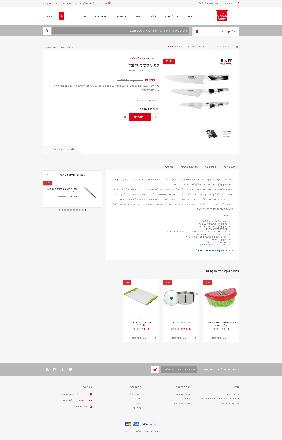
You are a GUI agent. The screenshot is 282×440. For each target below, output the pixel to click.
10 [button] (59, 210)
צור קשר (103, 3)
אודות (187, 398)
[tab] (229, 167)
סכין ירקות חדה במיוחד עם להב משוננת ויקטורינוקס (64, 195)
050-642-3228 (70, 3)
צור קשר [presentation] (169, 167)
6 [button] (71, 210)
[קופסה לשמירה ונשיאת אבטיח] (221, 296)
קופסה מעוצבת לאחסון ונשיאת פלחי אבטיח (221, 323)
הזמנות (137, 403)
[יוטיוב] (47, 369)
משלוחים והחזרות (181, 403)
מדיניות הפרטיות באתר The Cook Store (219, 398)
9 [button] (62, 210)
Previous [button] (97, 175)
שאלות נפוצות (183, 394)
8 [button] (65, 210)
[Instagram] (54, 369)
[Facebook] (62, 369)
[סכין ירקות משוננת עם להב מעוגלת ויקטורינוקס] (89, 191)
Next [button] (48, 175)
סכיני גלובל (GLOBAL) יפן (141, 58)
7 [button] (68, 210)
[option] (225, 134)
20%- (47, 183)
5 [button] (74, 210)
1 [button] (85, 210)
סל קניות (137, 407)
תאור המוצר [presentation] (229, 167)
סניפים (82, 16)
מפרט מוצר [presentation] (210, 167)
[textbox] (120, 30)
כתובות (137, 398)
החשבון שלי (48, 3)
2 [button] (83, 210)
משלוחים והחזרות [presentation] (189, 167)
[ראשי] (237, 46)
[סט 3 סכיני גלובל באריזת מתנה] (225, 134)
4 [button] (77, 210)
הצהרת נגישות (232, 394)
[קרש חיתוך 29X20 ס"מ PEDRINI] (141, 296)
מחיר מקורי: (136, 80)
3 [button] (80, 210)
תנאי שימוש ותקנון (230, 403)
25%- (168, 61)
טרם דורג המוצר (136, 70)
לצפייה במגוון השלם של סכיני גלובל (214, 250)
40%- (167, 282)
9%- (127, 282)
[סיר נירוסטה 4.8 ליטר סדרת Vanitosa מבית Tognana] (181, 296)
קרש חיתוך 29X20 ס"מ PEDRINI (141, 323)
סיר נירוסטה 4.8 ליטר (181, 322)
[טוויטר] (70, 369)
